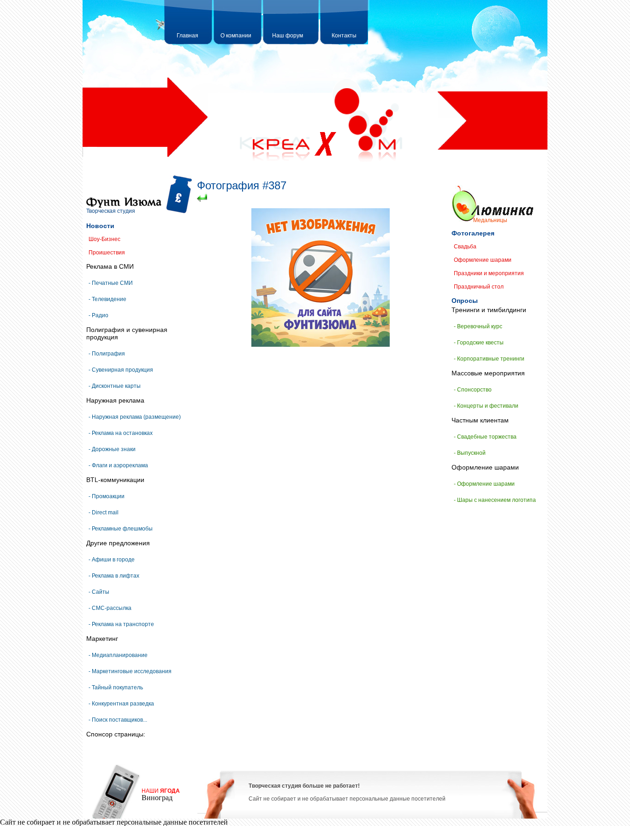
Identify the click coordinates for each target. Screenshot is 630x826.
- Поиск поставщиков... (118, 720)
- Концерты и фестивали (486, 406)
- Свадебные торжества (485, 437)
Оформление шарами (482, 260)
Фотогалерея (473, 233)
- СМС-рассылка (110, 608)
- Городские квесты (479, 342)
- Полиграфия (107, 353)
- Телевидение (107, 299)
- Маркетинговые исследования (130, 671)
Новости (100, 225)
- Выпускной (470, 453)
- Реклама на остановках (121, 433)
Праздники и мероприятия (489, 273)
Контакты (344, 35)
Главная (187, 35)
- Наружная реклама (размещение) (135, 417)
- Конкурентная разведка (121, 703)
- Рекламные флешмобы (121, 528)
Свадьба (465, 246)
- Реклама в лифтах (114, 576)
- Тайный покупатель (116, 687)
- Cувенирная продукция (121, 370)
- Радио (98, 315)
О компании (235, 35)
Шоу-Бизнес (104, 239)
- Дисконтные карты (115, 386)
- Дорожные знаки (112, 449)
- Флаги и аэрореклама (118, 465)
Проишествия (107, 252)
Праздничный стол (479, 286)
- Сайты (99, 592)
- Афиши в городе (112, 559)
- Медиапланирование (118, 655)
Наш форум (287, 35)
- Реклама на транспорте (121, 624)
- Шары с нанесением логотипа (495, 500)
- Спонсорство (473, 389)
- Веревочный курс (478, 326)
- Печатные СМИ (111, 283)
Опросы (465, 300)
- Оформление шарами (484, 484)
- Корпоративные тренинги (489, 359)
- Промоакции (107, 496)
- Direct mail (104, 512)
